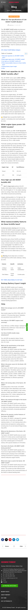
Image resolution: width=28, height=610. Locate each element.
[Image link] (8, 562)
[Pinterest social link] (10, 539)
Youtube (5, 582)
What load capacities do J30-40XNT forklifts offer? (13, 56)
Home (8, 10)
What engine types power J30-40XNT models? (13, 59)
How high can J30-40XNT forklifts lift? (11, 61)
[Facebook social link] (2, 539)
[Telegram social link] (17, 539)
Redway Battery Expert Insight (9, 66)
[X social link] (6, 539)
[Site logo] (14, 2)
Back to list (14, 546)
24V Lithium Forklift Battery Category (10, 50)
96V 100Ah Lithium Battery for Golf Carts (11, 280)
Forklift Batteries (16, 10)
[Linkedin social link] (13, 539)
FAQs (3, 68)
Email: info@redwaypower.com (10, 578)
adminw (12, 25)
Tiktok (4, 580)
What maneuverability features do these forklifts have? (14, 63)
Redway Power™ (11, 607)
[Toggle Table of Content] (25, 53)
